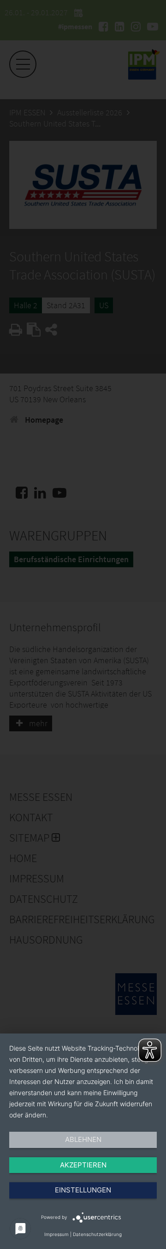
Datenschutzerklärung (97, 1234)
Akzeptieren (83, 1164)
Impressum (56, 1234)
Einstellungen (83, 1190)
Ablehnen (83, 1139)
